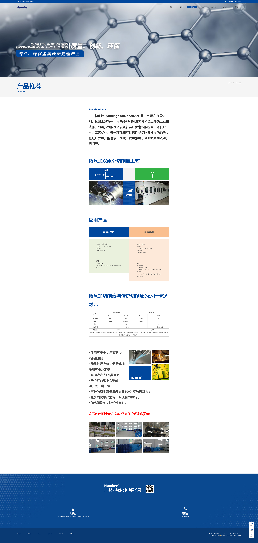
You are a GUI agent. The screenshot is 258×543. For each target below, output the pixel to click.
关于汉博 (19, 533)
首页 (236, 82)
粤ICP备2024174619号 (215, 535)
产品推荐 (29, 533)
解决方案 (39, 533)
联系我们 (72, 533)
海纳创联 (239, 535)
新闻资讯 (61, 533)
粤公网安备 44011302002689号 (226, 535)
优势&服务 (50, 533)
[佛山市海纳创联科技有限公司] (237, 535)
